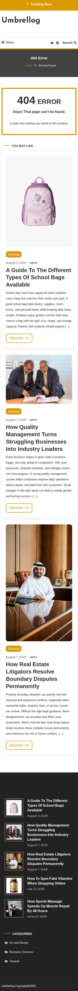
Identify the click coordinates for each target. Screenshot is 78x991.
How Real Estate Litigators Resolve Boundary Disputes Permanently (49, 859)
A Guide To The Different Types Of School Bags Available (38, 277)
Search (67, 42)
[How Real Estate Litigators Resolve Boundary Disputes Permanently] (14, 861)
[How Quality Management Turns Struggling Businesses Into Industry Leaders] (14, 832)
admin (33, 262)
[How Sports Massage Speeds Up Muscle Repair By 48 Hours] (14, 908)
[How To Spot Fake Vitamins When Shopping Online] (14, 885)
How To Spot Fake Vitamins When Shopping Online (49, 881)
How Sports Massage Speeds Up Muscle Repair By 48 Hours (48, 906)
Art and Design (19, 942)
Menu (10, 42)
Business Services (21, 952)
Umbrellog (21, 21)
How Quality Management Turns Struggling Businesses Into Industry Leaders (48, 832)
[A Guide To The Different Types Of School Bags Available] (14, 807)
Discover (17, 338)
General (13, 254)
